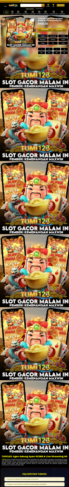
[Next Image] (33, 34)
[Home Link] (13, 5)
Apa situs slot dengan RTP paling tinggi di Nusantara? (23, 479)
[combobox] (31, 5)
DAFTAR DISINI (44, 29)
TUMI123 (4, 459)
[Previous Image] (8, 34)
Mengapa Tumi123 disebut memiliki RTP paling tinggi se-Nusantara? (27, 484)
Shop (5, 6)
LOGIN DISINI (59, 29)
